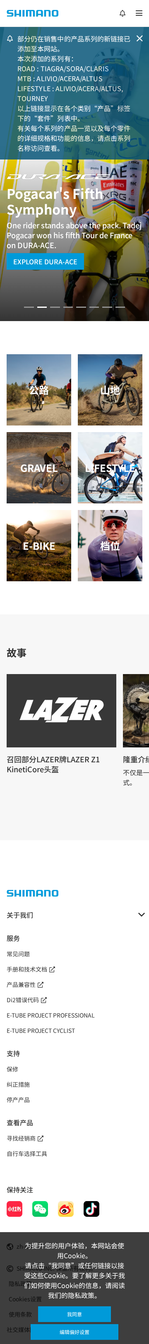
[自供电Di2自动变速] (107, 307)
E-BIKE (39, 545)
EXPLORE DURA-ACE (45, 261)
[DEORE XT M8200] (55, 307)
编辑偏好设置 (74, 1331)
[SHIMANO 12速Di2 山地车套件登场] (120, 307)
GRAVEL (39, 467)
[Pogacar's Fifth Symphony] (42, 307)
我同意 (74, 1313)
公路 (39, 389)
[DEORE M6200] (68, 307)
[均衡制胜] (29, 307)
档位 (110, 545)
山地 (110, 389)
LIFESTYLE (110, 467)
